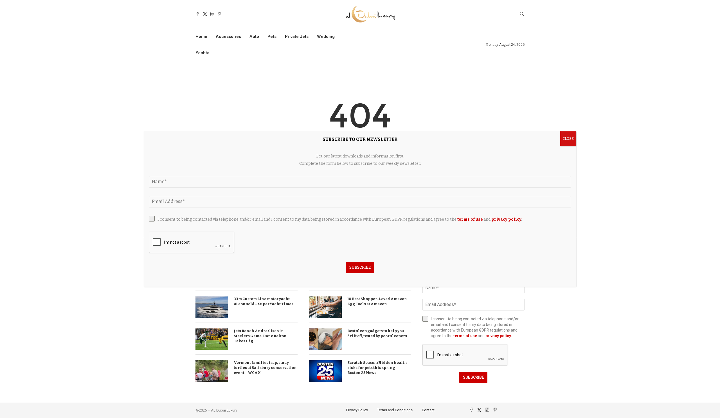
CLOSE (568, 139)
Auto (254, 36)
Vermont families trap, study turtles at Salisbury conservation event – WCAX (265, 367)
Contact (428, 410)
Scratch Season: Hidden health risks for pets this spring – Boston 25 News (377, 367)
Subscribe (473, 377)
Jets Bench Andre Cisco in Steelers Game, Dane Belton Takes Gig (260, 336)
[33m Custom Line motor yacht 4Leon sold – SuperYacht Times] (211, 307)
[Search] (522, 14)
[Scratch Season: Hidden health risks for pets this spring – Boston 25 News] (325, 371)
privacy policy (498, 336)
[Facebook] (197, 14)
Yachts (202, 52)
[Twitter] (205, 14)
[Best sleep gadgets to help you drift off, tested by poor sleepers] (325, 339)
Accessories (228, 36)
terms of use (465, 336)
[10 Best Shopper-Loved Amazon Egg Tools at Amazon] (325, 307)
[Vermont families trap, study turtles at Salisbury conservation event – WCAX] (211, 371)
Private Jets (297, 36)
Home (201, 36)
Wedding (326, 36)
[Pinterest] (219, 14)
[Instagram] (212, 14)
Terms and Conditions (395, 410)
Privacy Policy (357, 410)
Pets (271, 36)
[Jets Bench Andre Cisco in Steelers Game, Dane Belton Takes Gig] (211, 339)
